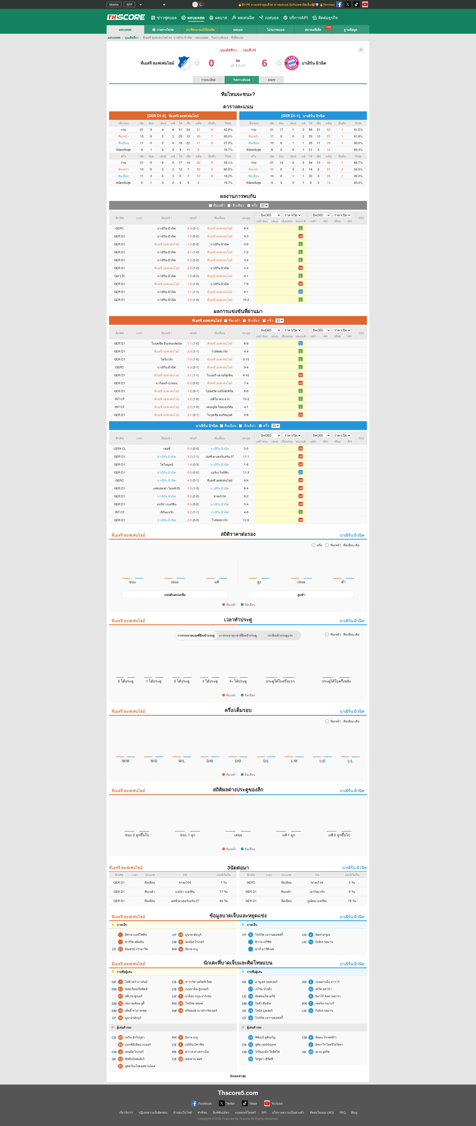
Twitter (230, 1103)
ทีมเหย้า (219, 205)
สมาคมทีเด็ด (313, 29)
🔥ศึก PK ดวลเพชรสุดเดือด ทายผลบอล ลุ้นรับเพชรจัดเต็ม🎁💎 (279, 4)
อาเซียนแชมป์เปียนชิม (200, 29)
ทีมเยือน (230, 425)
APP (129, 4)
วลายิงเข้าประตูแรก (280, 635)
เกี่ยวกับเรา (126, 1112)
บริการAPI (298, 17)
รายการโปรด (165, 29)
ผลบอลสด (196, 17)
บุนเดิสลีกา (132, 37)
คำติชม (202, 1112)
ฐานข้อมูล (350, 29)
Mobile (114, 4)
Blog (354, 1112)
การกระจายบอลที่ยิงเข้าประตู (196, 635)
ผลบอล (238, 29)
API (264, 1112)
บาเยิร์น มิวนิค (207, 425)
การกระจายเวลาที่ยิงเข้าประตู (238, 635)
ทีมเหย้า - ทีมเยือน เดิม (344, 545)
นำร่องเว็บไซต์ (182, 1112)
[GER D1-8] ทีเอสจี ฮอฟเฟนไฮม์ (173, 115)
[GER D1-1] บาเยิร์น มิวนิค (303, 115)
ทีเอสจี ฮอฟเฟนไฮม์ (207, 320)
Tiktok (253, 1103)
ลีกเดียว (238, 205)
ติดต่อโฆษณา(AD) (322, 1112)
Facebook (205, 1103)
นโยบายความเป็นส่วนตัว (288, 1112)
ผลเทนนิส (246, 17)
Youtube (277, 1103)
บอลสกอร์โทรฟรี (245, 1112)
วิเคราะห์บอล (241, 79)
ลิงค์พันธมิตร (221, 1112)
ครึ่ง (255, 205)
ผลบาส (221, 17)
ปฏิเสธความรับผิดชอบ (153, 1112)
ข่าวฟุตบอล (167, 17)
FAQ (342, 1112)
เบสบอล (272, 17)
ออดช (271, 79)
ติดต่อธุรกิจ (328, 17)
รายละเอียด (208, 79)
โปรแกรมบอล (275, 29)
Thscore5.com (238, 1092)
